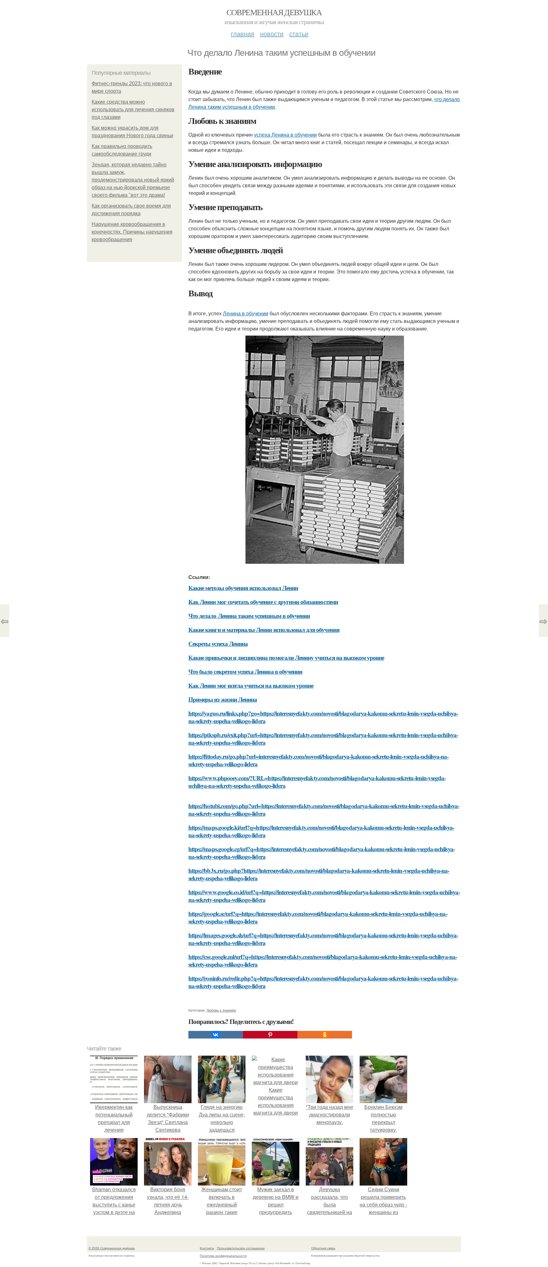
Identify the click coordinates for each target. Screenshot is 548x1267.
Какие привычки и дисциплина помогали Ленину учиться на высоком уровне (286, 657)
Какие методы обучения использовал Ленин (243, 587)
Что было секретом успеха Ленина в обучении (245, 671)
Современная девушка (274, 12)
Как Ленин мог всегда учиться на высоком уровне (250, 685)
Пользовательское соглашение (241, 1248)
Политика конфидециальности (223, 1255)
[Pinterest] (270, 1035)
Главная (242, 33)
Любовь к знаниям (221, 1010)
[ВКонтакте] (215, 1035)
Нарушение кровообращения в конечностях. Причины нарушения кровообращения (132, 232)
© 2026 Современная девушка (111, 1248)
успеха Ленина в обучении (285, 134)
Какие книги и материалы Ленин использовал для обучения (263, 629)
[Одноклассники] (324, 1035)
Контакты (207, 1248)
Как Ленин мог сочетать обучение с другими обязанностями (263, 601)
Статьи (298, 33)
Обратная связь (323, 1248)
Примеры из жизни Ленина (222, 699)
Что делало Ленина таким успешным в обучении (249, 615)
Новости (272, 33)
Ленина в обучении (245, 313)
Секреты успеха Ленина (218, 643)
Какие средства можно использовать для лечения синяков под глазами (133, 109)
